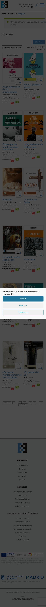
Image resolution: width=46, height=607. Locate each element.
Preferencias (23, 312)
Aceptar (23, 299)
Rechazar (23, 305)
